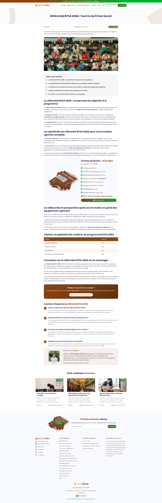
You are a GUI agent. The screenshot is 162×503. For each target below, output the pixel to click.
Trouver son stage (64, 446)
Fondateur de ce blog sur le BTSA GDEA (76, 363)
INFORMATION (113, 26)
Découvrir (122, 5)
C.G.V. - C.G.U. (86, 441)
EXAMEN (59, 380)
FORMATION (89, 380)
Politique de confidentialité (91, 443)
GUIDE (123, 380)
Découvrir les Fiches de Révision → (81, 295)
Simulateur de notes (65, 443)
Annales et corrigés (65, 453)
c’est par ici (112, 278)
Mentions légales (88, 448)
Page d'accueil (63, 441)
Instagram (41, 449)
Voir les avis (81, 493)
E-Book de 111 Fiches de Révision (63, 273)
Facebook (41, 446)
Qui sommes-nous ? (65, 468)
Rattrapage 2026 (64, 463)
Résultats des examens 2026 (68, 458)
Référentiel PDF (64, 451)
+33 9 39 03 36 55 (42, 441)
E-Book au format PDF (57, 276)
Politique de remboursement (92, 446)
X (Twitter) (41, 455)
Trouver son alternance (66, 448)
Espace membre (64, 473)
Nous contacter (64, 476)
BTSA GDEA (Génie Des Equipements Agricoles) (66, 271)
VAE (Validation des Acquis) (67, 466)
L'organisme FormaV (65, 471)
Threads (40, 452)
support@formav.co (43, 443)
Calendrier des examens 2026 (68, 461)
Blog (60, 478)
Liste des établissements (66, 456)
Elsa (71, 405)
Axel (47, 27)
